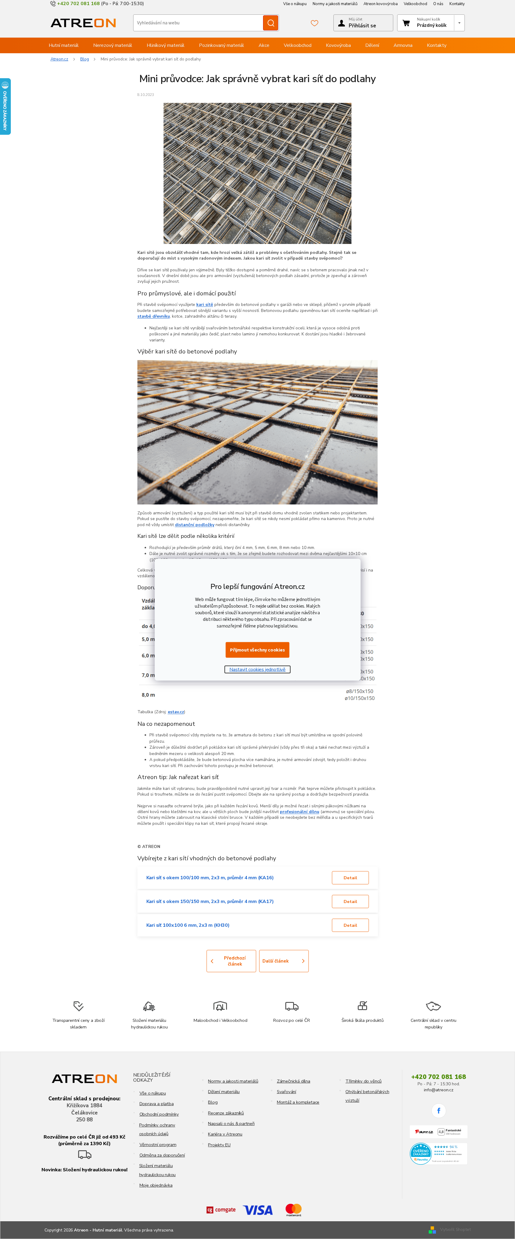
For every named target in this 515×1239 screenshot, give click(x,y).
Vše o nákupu (295, 4)
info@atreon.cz (438, 1090)
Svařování (286, 1092)
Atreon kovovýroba (380, 4)
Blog (212, 1102)
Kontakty (457, 4)
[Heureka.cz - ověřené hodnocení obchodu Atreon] (439, 1154)
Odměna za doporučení (162, 1155)
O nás (438, 4)
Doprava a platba (156, 1104)
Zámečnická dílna (293, 1081)
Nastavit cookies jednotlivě (257, 669)
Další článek (275, 961)
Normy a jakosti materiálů (335, 4)
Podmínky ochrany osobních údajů (157, 1129)
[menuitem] (63, 45)
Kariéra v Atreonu (225, 1134)
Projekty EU (219, 1145)
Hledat (270, 22)
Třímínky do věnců (363, 1081)
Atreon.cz (60, 59)
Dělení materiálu (224, 1092)
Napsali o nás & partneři (231, 1123)
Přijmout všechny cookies (257, 649)
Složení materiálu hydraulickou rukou (157, 1170)
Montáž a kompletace (298, 1102)
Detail (350, 878)
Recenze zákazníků (226, 1113)
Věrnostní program (157, 1145)
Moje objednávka (156, 1185)
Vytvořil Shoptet (455, 1230)
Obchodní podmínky (159, 1114)
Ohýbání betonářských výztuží (367, 1096)
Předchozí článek (235, 961)
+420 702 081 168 (438, 1077)
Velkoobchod (415, 4)
